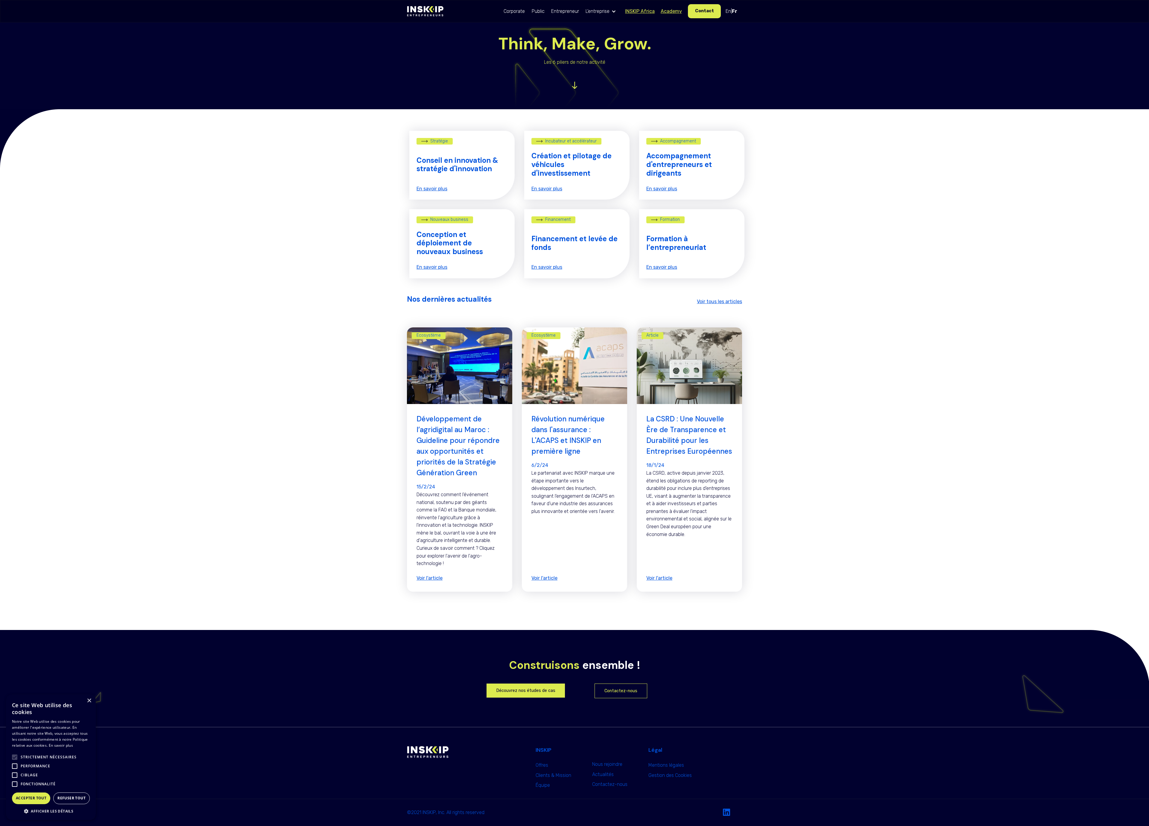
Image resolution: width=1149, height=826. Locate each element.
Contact (704, 10)
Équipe (543, 785)
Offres (542, 765)
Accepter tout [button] (31, 798)
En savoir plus (61, 745)
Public (538, 11)
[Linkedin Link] (726, 812)
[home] (425, 11)
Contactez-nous (620, 690)
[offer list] (574, 85)
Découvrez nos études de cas (525, 690)
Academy (671, 11)
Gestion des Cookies (670, 775)
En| (731, 11)
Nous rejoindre (607, 764)
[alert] (51, 757)
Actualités (603, 774)
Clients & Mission (553, 775)
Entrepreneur (565, 11)
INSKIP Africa (640, 11)
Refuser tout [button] (71, 798)
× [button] (89, 701)
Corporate (514, 11)
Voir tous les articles (719, 301)
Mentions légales (666, 765)
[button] (602, 11)
